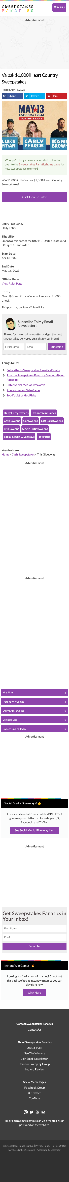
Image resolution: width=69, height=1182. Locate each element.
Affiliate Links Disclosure (22, 1149)
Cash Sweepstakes (23, 454)
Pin (55, 96)
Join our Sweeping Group (34, 1064)
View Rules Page (12, 283)
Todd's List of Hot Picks (21, 395)
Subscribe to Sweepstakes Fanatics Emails (33, 370)
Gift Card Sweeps (52, 421)
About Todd (34, 1048)
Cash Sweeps (12, 421)
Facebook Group (34, 1087)
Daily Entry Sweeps (16, 413)
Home (5, 454)
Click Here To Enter (34, 197)
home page (53, 164)
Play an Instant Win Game (23, 390)
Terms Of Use (59, 1145)
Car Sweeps (30, 421)
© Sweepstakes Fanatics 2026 (18, 1145)
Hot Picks (44, 436)
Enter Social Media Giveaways (26, 385)
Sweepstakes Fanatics (32, 164)
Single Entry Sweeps (35, 429)
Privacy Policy (43, 1145)
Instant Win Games (44, 413)
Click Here (34, 992)
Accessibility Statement (49, 1149)
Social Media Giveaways (19, 436)
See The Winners (34, 1053)
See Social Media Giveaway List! (34, 830)
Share (12, 96)
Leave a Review (34, 1069)
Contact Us (34, 1029)
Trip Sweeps (11, 429)
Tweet (35, 96)
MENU (61, 7)
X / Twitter (34, 1093)
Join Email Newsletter (34, 1058)
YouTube (34, 1098)
